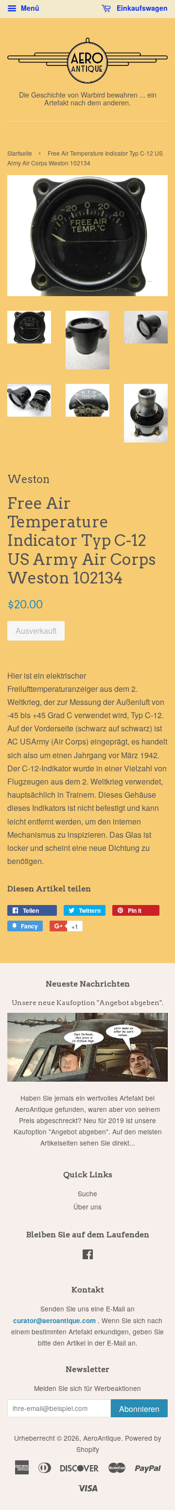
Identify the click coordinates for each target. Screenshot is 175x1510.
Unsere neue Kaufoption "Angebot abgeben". (87, 1003)
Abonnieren (139, 1408)
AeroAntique (102, 1438)
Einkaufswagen (141, 8)
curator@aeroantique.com (54, 1320)
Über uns (87, 1206)
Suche (87, 1193)
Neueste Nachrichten (88, 983)
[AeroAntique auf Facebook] (87, 1256)
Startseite (19, 153)
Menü (29, 8)
